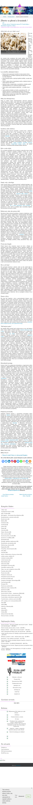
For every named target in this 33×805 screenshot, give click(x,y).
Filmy (2, 550)
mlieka (30, 191)
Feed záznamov (5, 748)
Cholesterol (4, 522)
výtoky (23, 144)
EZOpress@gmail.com (14, 490)
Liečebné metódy (5, 557)
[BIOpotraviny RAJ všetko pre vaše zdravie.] (16, 711)
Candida (7, 136)
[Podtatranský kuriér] (16, 683)
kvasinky (22, 234)
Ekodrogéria (4, 539)
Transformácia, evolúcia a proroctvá (10, 598)
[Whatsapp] (21, 461)
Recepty (3, 583)
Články (4, 16)
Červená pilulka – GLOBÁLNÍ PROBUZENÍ (11, 643)
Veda (2, 602)
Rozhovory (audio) (5, 585)
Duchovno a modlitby (6, 537)
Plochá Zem (4, 572)
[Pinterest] (15, 461)
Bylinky (3, 520)
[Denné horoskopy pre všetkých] (16, 731)
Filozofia (3, 552)
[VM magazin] (16, 661)
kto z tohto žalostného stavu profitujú (20, 205)
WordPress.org (4, 752)
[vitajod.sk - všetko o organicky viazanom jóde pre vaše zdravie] (16, 728)
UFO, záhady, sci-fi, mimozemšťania (10, 600)
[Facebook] (3, 461)
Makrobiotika (4, 561)
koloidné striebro (5, 441)
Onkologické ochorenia (6, 565)
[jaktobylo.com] (16, 685)
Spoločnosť (4, 589)
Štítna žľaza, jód (5, 591)
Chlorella (15, 423)
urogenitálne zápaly (16, 144)
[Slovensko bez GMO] (16, 681)
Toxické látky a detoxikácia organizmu (10, 596)
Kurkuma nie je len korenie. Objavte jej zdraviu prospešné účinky (17, 644)
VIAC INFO (16, 702)
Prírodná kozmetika (6, 578)
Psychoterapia (4, 581)
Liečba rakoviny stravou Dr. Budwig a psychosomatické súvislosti (16, 633)
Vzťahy (3, 611)
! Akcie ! (3, 509)
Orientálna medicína (6, 567)
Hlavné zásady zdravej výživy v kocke (10, 627)
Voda (2, 607)
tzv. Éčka (12, 333)
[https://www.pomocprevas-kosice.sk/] (16, 655)
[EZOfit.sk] (16, 714)
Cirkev (2, 526)
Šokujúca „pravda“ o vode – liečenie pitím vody (12, 636)
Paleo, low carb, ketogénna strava (9, 568)
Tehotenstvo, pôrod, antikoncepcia (9, 594)
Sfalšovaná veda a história (7, 587)
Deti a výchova (4, 533)
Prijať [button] (28, 796)
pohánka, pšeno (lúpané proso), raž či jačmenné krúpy (16, 322)
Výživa (13, 25)
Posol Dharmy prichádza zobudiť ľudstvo (7, 495)
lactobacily (3, 378)
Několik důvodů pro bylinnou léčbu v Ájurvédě (25, 495)
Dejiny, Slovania (5, 531)
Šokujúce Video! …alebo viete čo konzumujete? (12, 629)
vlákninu (8, 415)
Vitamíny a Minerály (6, 606)
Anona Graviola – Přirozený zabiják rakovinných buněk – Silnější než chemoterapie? (16, 625)
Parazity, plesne (11, 16)
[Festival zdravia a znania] (16, 716)
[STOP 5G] (16, 691)
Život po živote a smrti (6, 615)
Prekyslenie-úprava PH (16, 24)
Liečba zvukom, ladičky (6, 555)
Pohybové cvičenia (5, 574)
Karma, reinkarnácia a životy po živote (10, 554)
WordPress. (18, 765)
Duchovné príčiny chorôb (7, 535)
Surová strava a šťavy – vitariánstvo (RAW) (11, 593)
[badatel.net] (16, 693)
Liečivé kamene (5, 559)
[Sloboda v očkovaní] (16, 676)
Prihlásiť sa (4, 747)
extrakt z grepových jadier (11, 440)
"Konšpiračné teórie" (6, 511)
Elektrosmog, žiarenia (6, 544)
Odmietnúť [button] (21, 796)
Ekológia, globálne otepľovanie (8, 540)
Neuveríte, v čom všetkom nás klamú (10, 638)
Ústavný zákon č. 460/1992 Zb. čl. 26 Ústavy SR (16, 478)
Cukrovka (3, 529)
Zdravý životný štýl (5, 613)
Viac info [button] (16, 796)
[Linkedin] (9, 461)
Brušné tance (4, 518)
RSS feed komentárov (6, 750)
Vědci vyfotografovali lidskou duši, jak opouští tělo (13, 631)
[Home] (1, 16)
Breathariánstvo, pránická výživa (9, 516)
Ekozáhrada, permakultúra (7, 542)
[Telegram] (27, 461)
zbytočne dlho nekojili (22, 193)
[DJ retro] (16, 718)
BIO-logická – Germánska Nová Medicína (11, 514)
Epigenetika (4, 546)
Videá (2, 604)
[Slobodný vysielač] (16, 670)
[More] (30, 461)
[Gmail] (24, 461)
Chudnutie (3, 524)
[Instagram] (12, 461)
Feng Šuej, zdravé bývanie (7, 548)
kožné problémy (18, 142)
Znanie (3, 6)
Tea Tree (26, 440)
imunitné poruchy (27, 142)
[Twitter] (6, 461)
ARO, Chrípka (4, 513)
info (3, 22)
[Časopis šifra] (16, 678)
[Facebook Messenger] (18, 461)
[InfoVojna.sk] (16, 689)
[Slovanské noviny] (16, 687)
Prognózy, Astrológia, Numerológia (9, 580)
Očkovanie (3, 563)
